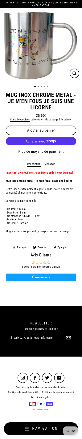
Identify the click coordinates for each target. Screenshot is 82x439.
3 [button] (42, 87)
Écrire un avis (41, 277)
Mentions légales (41, 397)
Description (34, 164)
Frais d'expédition (20, 119)
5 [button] (48, 87)
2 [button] (38, 87)
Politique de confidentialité (23, 392)
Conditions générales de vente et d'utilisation (41, 387)
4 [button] (45, 87)
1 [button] (35, 87)
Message (49, 164)
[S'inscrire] (68, 337)
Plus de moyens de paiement (41, 151)
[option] (41, 45)
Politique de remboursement (58, 392)
